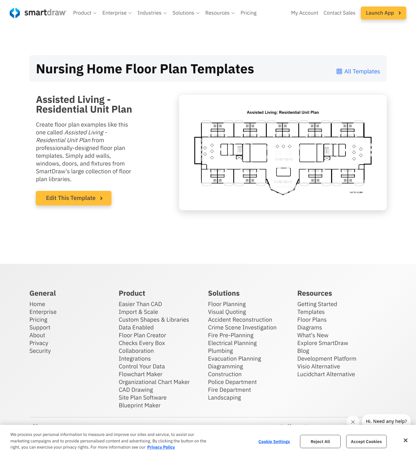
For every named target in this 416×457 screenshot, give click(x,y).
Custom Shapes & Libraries (154, 319)
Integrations (135, 358)
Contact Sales (340, 13)
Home (37, 304)
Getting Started (317, 304)
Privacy (38, 343)
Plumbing (220, 350)
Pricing (248, 13)
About (37, 335)
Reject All (320, 441)
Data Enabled (136, 327)
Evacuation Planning (234, 358)
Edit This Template (71, 198)
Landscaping (224, 397)
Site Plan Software (142, 397)
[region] (208, 441)
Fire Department (229, 389)
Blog (303, 350)
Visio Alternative (318, 366)
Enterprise (43, 311)
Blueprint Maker (140, 405)
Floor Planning (227, 304)
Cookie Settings (274, 441)
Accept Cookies (366, 441)
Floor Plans (312, 319)
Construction (224, 374)
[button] (85, 13)
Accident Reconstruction (240, 319)
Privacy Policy (161, 447)
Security (40, 350)
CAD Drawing (136, 389)
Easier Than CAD (140, 304)
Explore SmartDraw (322, 343)
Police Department (232, 382)
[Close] (405, 440)
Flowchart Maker (140, 374)
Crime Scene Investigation (242, 327)
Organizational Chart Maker (154, 382)
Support (39, 327)
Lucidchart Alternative (326, 374)
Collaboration (136, 350)
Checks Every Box (142, 343)
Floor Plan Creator (142, 335)
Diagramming (225, 366)
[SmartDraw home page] (38, 13)
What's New (313, 335)
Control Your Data (142, 366)
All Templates (362, 71)
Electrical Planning (232, 343)
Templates (311, 311)
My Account (304, 13)
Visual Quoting (227, 311)
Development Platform (327, 358)
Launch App (380, 13)
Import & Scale (138, 311)
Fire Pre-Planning (231, 335)
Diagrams (309, 327)
